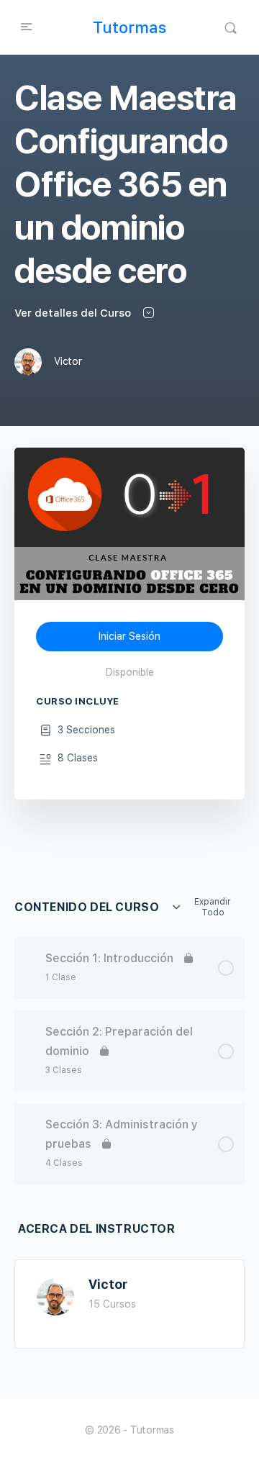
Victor (107, 1284)
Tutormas (129, 27)
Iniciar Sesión (129, 636)
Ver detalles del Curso (74, 313)
